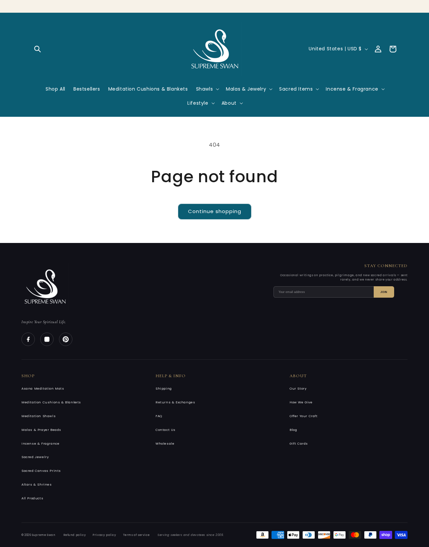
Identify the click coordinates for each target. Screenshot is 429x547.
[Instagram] (47, 339)
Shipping (164, 388)
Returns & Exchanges (175, 402)
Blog (293, 430)
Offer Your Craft (304, 416)
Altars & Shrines (36, 484)
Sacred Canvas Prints (41, 470)
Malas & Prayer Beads (41, 430)
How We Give (301, 402)
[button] (37, 49)
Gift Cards (299, 443)
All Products (32, 498)
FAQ (159, 416)
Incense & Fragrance (40, 443)
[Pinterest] (65, 339)
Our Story (298, 388)
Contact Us (166, 430)
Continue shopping (214, 211)
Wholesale (165, 443)
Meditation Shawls (38, 416)
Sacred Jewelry (35, 457)
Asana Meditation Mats (42, 388)
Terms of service (136, 535)
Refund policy (74, 535)
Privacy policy (104, 535)
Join (383, 292)
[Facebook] (28, 339)
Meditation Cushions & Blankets (51, 402)
